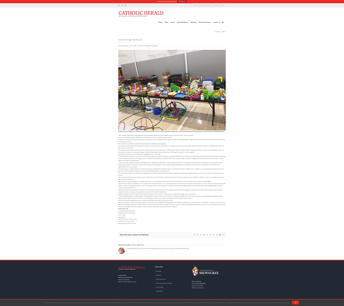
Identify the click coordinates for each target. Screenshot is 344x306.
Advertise (158, 275)
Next (223, 31)
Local (152, 46)
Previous (218, 31)
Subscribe (158, 271)
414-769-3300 (199, 285)
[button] (223, 22)
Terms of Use (159, 291)
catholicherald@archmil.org (129, 282)
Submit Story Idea (161, 279)
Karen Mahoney (124, 46)
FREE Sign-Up (182, 1)
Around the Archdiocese (144, 46)
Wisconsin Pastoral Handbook (164, 283)
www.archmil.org (199, 288)
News (155, 46)
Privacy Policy (159, 287)
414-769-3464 (125, 279)
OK (295, 303)
